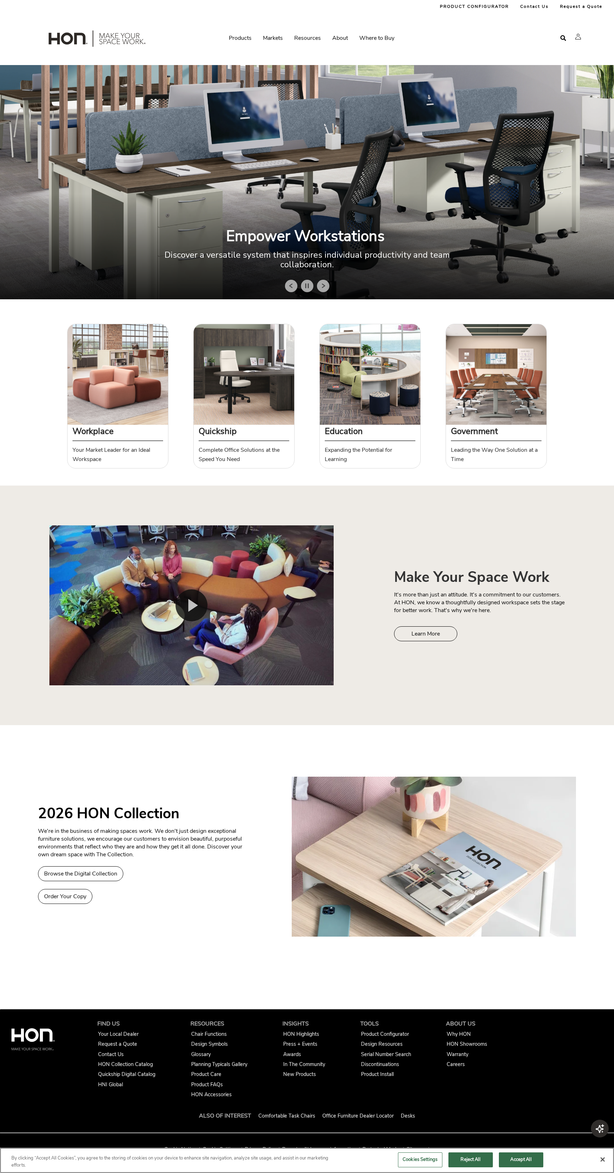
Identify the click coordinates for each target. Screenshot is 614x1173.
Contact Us (534, 6)
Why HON (459, 1034)
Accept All (520, 1159)
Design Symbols (209, 1044)
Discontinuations (380, 1064)
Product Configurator (385, 1034)
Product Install (377, 1074)
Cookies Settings (420, 1159)
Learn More (425, 634)
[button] (578, 36)
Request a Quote (581, 6)
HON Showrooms (467, 1044)
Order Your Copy (65, 896)
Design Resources (382, 1044)
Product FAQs (207, 1084)
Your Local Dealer (118, 1034)
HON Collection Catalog (125, 1064)
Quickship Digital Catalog (126, 1074)
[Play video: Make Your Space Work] (192, 605)
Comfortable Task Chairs (286, 1115)
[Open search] (563, 38)
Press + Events (300, 1044)
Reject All (470, 1159)
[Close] (602, 1159)
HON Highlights (301, 1034)
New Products (299, 1074)
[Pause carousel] (307, 286)
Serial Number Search (386, 1054)
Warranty (457, 1054)
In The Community (304, 1064)
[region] (307, 1160)
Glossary (201, 1054)
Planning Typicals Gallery (219, 1064)
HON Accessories (211, 1094)
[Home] (96, 40)
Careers (456, 1064)
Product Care (206, 1074)
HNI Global (110, 1084)
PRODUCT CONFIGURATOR (474, 6)
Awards (292, 1054)
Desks (408, 1115)
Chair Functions (209, 1034)
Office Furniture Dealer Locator (358, 1115)
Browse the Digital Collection (80, 874)
